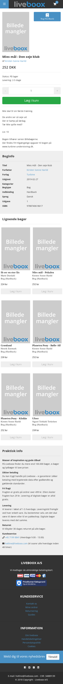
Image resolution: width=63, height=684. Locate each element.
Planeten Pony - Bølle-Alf (46, 345)
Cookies (31, 646)
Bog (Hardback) (47, 18)
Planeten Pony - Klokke (14, 418)
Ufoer (35, 418)
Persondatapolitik (32, 642)
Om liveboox (31, 635)
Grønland (6, 345)
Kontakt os (31, 603)
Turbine (31, 174)
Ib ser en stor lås (10, 272)
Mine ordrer (31, 607)
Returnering (31, 610)
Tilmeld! (52, 657)
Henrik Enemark (9, 348)
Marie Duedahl (8, 275)
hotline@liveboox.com (16, 543)
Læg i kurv (31, 100)
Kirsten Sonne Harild (15, 61)
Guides (31, 614)
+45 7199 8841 (12, 537)
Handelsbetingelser (32, 638)
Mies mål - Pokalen (43, 272)
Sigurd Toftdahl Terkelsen (44, 421)
